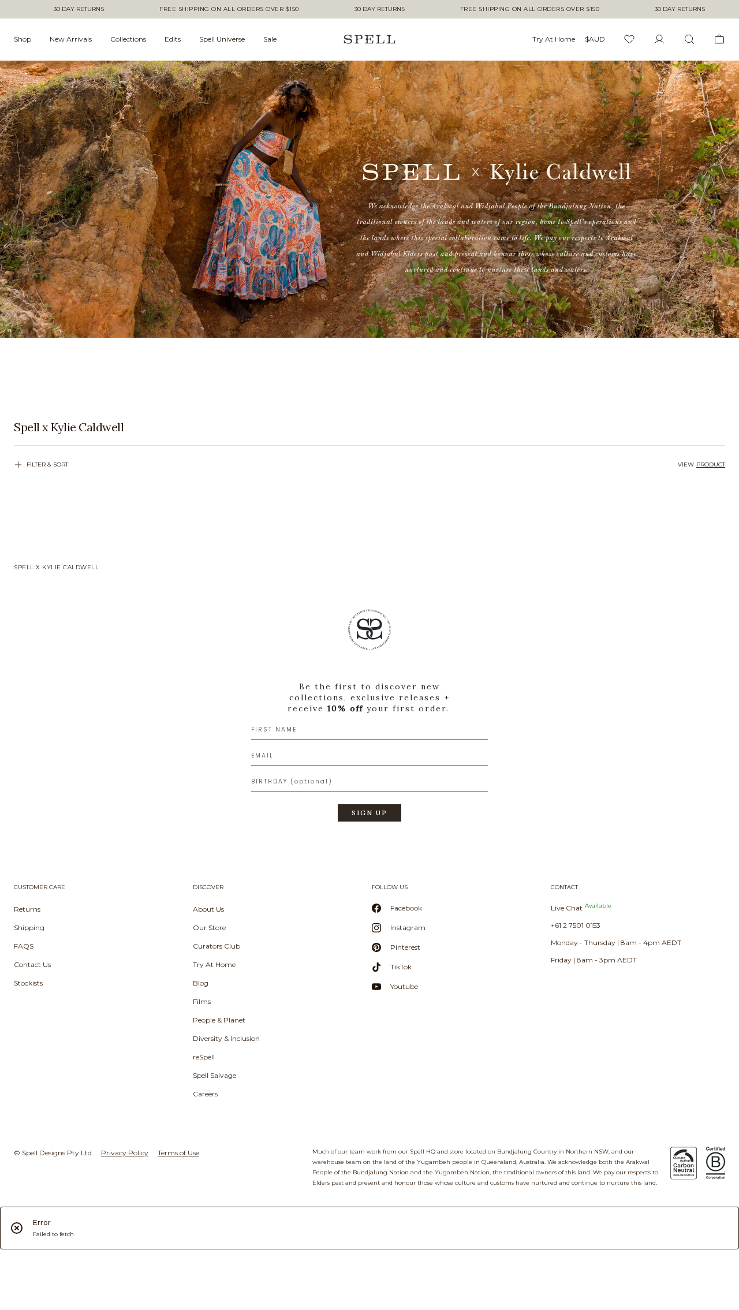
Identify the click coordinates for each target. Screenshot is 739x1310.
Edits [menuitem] (173, 39)
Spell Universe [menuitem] (222, 39)
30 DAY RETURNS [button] (79, 9)
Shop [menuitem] (22, 39)
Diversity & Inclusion (226, 1038)
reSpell (204, 1057)
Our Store (209, 927)
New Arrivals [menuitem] (71, 39)
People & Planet (219, 1020)
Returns (27, 909)
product (710, 464)
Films (202, 1001)
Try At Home (214, 964)
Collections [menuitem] (128, 39)
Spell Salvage (214, 1075)
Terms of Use (178, 1152)
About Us (208, 909)
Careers (205, 1093)
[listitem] (369, 427)
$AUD (595, 39)
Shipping (29, 927)
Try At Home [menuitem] (553, 39)
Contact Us (32, 964)
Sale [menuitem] (270, 39)
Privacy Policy (124, 1152)
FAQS (23, 946)
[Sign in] (659, 39)
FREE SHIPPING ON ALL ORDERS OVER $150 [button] (229, 9)
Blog (200, 983)
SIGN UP (369, 813)
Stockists (28, 983)
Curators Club (216, 946)
